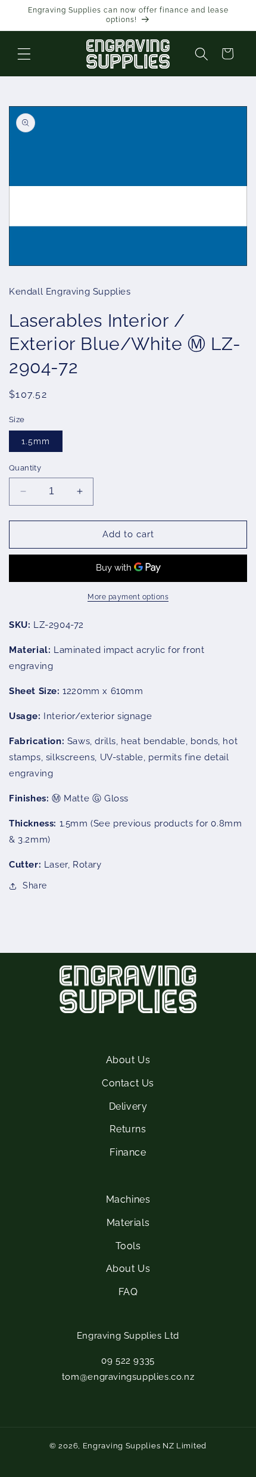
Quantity (25, 467)
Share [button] (35, 885)
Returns (128, 1129)
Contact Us (128, 1083)
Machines (128, 1199)
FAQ (128, 1292)
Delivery (128, 1106)
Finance (128, 1152)
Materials (128, 1222)
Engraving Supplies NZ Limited (145, 1445)
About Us (128, 1060)
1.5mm (35, 441)
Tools (128, 1246)
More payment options (128, 597)
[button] (24, 54)
